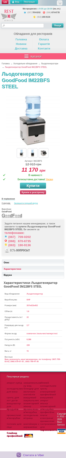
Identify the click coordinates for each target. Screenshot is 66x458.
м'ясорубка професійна (47, 411)
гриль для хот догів (13, 399)
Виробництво (11, 299)
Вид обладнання (12, 294)
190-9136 (46, 17)
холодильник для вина (15, 390)
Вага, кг (8, 351)
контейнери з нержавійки (31, 425)
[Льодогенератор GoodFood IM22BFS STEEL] (33, 120)
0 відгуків (6, 203)
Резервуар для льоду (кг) (14, 326)
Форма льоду (11, 333)
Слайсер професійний (15, 434)
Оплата (44, 39)
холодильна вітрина (31, 417)
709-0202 (36, 12)
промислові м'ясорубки (14, 417)
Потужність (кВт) (12, 339)
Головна (21, 39)
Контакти (44, 48)
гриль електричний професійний (48, 391)
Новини (21, 44)
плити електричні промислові (47, 418)
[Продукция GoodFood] (12, 218)
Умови (49, 179)
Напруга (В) (10, 345)
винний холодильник (48, 384)
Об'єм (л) (8, 311)
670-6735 (55, 12)
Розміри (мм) (10, 305)
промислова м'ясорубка (31, 411)
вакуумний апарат (46, 399)
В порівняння (8, 199)
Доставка (21, 48)
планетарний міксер (31, 405)
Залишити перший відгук (26, 203)
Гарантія (44, 44)
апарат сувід (14, 382)
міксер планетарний (48, 405)
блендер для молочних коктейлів (31, 391)
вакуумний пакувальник (31, 399)
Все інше (9, 357)
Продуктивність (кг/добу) (14, 318)
